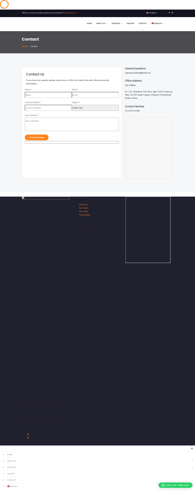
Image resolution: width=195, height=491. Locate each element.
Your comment (32, 115)
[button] (175, 485)
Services (116, 23)
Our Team (83, 211)
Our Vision (83, 208)
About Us (100, 23)
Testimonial (84, 214)
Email (75, 89)
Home (89, 23)
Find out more (69, 13)
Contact (143, 23)
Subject (76, 102)
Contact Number (33, 102)
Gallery (130, 23)
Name (28, 89)
